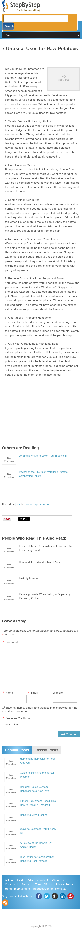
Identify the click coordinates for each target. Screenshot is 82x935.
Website (58, 692)
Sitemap (27, 884)
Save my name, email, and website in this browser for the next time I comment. (39, 709)
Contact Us (12, 884)
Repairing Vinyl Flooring (33, 814)
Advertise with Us (38, 880)
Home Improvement (37, 504)
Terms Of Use (44, 884)
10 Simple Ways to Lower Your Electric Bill (43, 455)
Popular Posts (17, 750)
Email (34, 693)
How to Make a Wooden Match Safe (40, 562)
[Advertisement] (42, 58)
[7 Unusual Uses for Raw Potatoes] (63, 79)
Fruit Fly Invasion (29, 578)
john (18, 504)
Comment (11, 642)
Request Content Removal (49, 888)
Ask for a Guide (14, 880)
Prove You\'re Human (18, 718)
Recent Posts (46, 750)
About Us (58, 880)
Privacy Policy (64, 884)
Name (9, 693)
